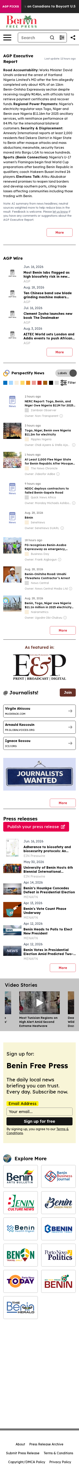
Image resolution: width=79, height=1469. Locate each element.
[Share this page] (73, 37)
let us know (60, 211)
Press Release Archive (46, 1444)
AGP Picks (10, 6)
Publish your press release (33, 826)
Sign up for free (39, 1121)
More (60, 232)
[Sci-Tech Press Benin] (58, 1281)
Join (68, 692)
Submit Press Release (23, 1453)
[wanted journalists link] (39, 667)
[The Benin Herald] (20, 1307)
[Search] (52, 37)
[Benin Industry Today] (58, 1228)
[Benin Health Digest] (20, 1228)
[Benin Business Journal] (58, 1176)
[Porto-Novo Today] (20, 1281)
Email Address (22, 1103)
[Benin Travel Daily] (20, 1255)
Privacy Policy (60, 1462)
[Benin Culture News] (20, 1202)
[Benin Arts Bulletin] (20, 1176)
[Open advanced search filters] (62, 37)
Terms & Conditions (58, 1453)
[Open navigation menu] (7, 37)
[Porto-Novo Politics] (58, 1255)
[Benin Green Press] (58, 1202)
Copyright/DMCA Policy (26, 1462)
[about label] (27, 410)
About (20, 1444)
